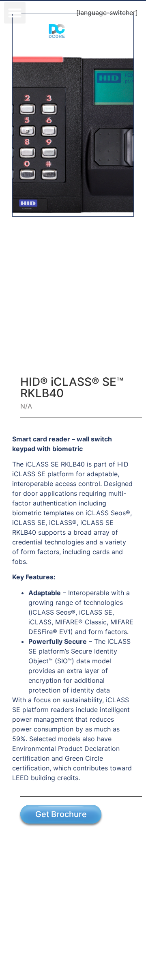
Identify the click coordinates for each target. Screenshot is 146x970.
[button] (15, 13)
